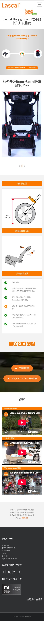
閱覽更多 (25, 518)
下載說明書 (24, 368)
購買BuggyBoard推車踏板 (24, 378)
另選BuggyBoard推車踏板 (16, 67)
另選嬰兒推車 (32, 67)
